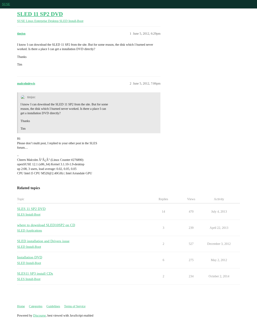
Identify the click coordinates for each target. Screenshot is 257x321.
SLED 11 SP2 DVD (40, 14)
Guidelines (53, 306)
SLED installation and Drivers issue (43, 241)
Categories (35, 306)
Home (21, 306)
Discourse (39, 315)
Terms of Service (75, 306)
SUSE (6, 4)
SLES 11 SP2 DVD (31, 209)
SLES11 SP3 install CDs (35, 274)
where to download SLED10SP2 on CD (46, 225)
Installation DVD (29, 257)
